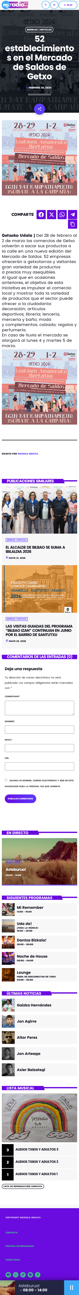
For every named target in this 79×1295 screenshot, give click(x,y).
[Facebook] (37, 1275)
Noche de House (32, 956)
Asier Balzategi (31, 1069)
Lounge (24, 972)
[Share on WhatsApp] (62, 214)
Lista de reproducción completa (22, 1186)
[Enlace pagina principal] (15, 5)
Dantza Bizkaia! (31, 940)
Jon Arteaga (28, 1053)
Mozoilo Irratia (28, 454)
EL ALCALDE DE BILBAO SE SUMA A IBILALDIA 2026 (35, 549)
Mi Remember (30, 907)
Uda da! (24, 923)
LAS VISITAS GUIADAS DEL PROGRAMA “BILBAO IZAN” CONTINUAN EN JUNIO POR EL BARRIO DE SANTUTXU (39, 630)
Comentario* (12, 696)
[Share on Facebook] (41, 214)
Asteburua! (16, 869)
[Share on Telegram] (72, 214)
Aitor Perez (27, 1037)
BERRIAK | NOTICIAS (39, 30)
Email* (8, 739)
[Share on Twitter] (51, 214)
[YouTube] (8, 1275)
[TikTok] (23, 1275)
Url (7, 758)
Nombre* (10, 721)
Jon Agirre (27, 1021)
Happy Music (14, 862)
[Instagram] (30, 1275)
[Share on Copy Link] (72, 224)
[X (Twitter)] (15, 1275)
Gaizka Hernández (34, 1005)
